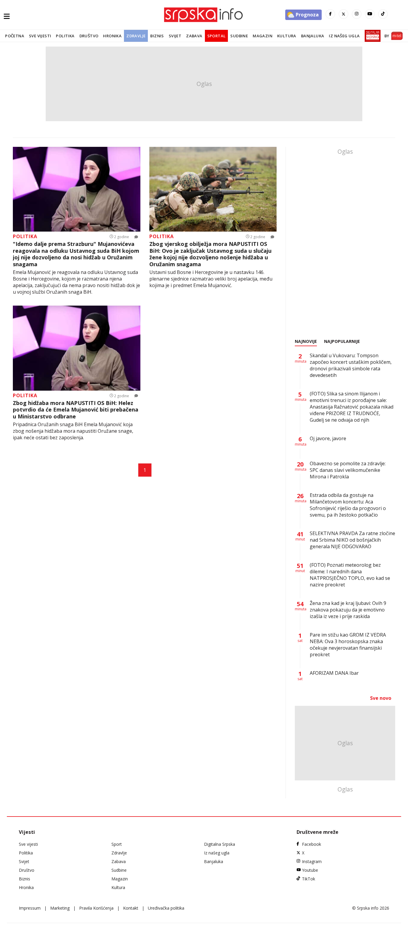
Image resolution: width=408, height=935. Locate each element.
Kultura (286, 35)
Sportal (216, 35)
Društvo (89, 35)
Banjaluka (312, 35)
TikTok (308, 879)
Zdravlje (135, 35)
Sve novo (380, 698)
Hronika (112, 35)
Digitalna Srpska (219, 844)
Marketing (60, 908)
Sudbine (239, 35)
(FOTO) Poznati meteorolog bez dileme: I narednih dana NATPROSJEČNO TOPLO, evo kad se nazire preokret (350, 575)
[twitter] (343, 14)
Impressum (30, 908)
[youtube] (370, 14)
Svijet (175, 35)
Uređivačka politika (166, 908)
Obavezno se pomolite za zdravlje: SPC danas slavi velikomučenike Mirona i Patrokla (348, 470)
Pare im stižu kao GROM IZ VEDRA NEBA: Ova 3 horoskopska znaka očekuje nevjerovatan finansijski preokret (348, 644)
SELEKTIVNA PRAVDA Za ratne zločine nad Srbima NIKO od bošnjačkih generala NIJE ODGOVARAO (352, 540)
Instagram (312, 861)
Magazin (262, 35)
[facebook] (330, 14)
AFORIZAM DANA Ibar (334, 673)
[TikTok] (383, 14)
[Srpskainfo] (204, 15)
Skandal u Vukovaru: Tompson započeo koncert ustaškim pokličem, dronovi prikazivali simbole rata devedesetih (351, 365)
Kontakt (130, 908)
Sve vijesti (40, 35)
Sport (116, 844)
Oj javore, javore (328, 438)
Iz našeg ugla (344, 35)
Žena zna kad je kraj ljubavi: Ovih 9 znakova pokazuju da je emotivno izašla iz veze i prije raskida (348, 610)
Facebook (311, 844)
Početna (14, 35)
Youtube (310, 870)
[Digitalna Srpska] (371, 36)
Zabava (194, 35)
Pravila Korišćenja (96, 908)
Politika (65, 35)
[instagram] (356, 14)
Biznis (157, 35)
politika (25, 236)
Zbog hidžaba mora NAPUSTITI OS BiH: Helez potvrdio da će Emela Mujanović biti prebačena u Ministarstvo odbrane (75, 410)
